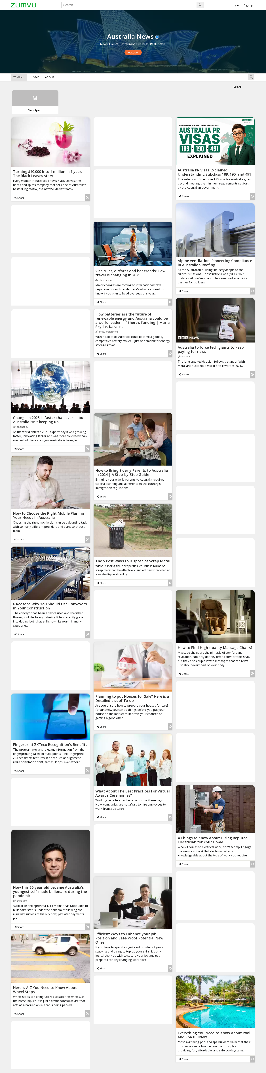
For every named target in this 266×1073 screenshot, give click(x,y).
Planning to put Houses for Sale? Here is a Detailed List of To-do (132, 698)
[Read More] (87, 197)
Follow (133, 52)
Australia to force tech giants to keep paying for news (211, 349)
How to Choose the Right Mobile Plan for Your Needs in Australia (49, 515)
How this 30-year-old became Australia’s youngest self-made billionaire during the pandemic (50, 891)
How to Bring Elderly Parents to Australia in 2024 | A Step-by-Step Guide (131, 472)
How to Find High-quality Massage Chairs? (215, 647)
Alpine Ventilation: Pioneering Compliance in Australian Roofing (215, 262)
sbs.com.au (105, 280)
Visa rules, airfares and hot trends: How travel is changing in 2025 (130, 272)
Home (35, 77)
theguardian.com (108, 331)
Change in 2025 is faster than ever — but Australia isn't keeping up (49, 419)
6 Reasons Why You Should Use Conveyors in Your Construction (50, 606)
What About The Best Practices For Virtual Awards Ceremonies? (132, 793)
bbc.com (186, 356)
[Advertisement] (133, 141)
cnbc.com (22, 900)
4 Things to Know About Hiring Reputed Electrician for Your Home (213, 839)
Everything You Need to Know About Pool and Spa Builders (214, 1034)
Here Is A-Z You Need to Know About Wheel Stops (45, 989)
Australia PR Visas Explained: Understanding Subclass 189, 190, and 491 (214, 172)
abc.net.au (22, 426)
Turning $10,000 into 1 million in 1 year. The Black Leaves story (47, 173)
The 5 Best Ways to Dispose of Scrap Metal (132, 561)
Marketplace (35, 110)
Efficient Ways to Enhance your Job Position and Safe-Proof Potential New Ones (129, 938)
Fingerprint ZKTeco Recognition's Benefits (50, 744)
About (49, 77)
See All (237, 86)
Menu (20, 77)
